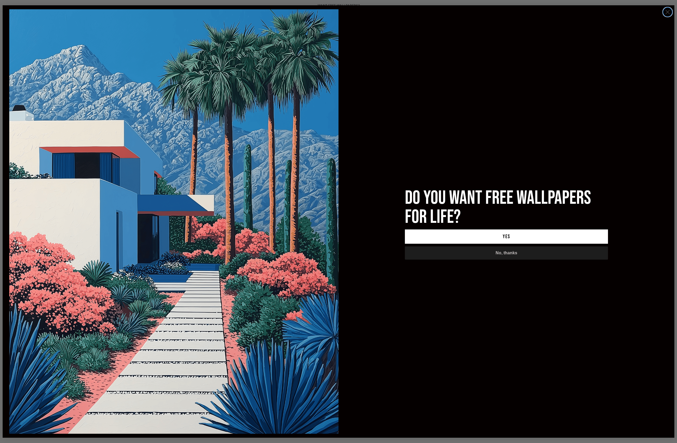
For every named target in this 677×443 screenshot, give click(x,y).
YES (506, 236)
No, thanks (506, 253)
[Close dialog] (667, 12)
